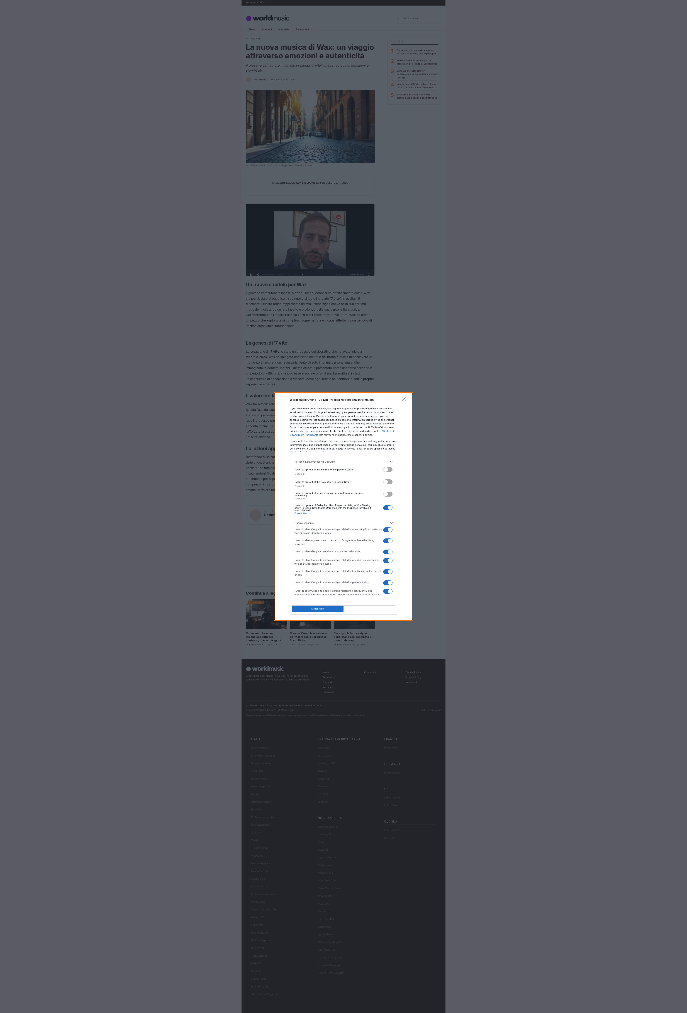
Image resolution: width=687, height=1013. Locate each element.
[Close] (405, 400)
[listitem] (343, 461)
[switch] (388, 469)
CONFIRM (317, 608)
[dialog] (343, 506)
